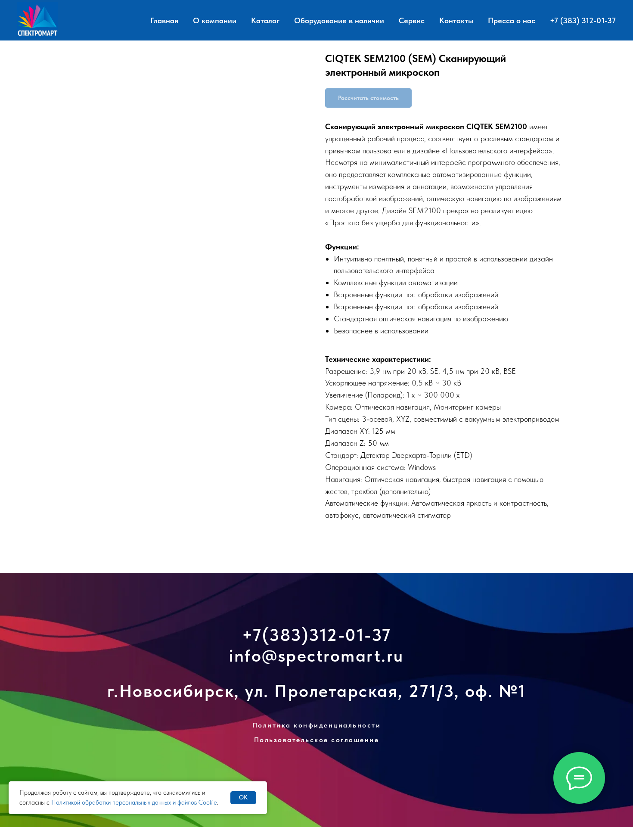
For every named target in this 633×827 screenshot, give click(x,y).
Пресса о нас (511, 20)
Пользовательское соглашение (316, 740)
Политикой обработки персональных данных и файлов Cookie (134, 802)
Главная (164, 20)
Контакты (456, 20)
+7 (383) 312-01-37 (583, 20)
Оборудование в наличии (339, 20)
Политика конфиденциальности (316, 725)
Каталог (265, 20)
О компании (214, 20)
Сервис (412, 20)
